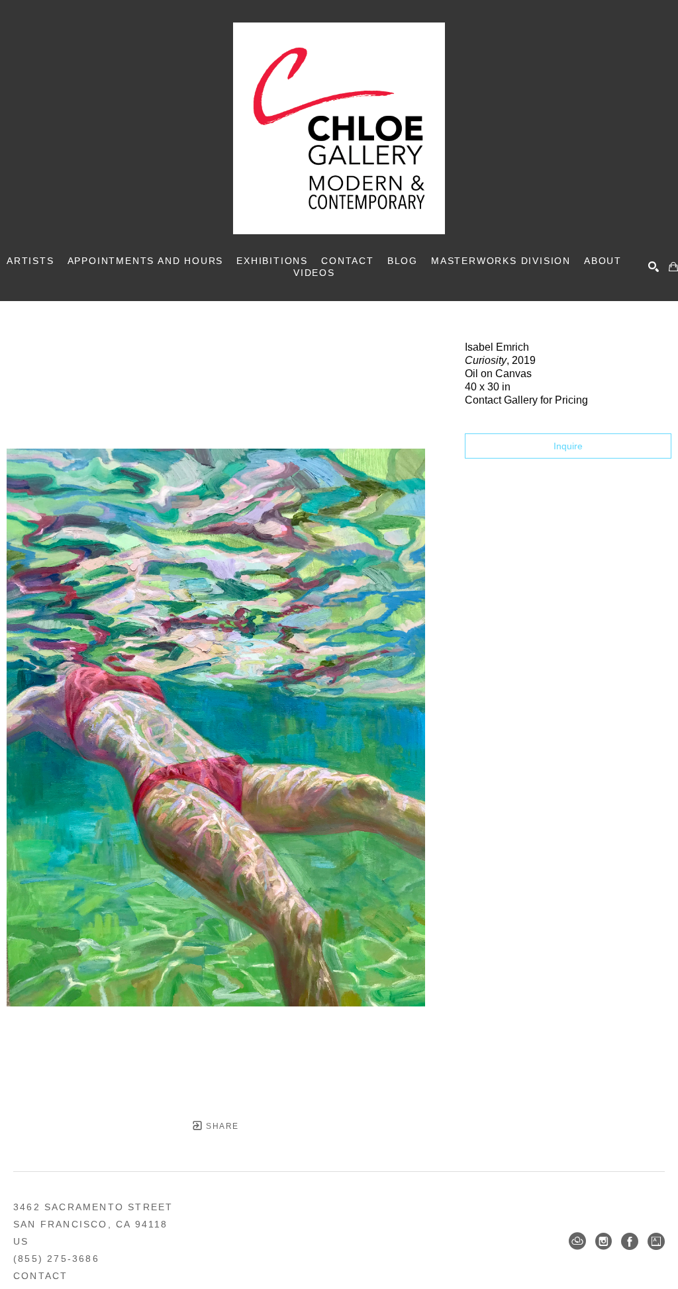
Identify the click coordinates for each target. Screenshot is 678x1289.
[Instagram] (603, 1241)
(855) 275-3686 (56, 1258)
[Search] (653, 266)
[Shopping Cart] (673, 266)
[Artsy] (656, 1241)
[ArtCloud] (577, 1241)
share (220, 1126)
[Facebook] (629, 1241)
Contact (40, 1275)
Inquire (568, 446)
